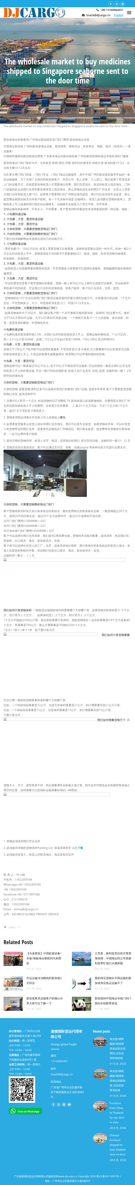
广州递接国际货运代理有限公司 (31, 1176)
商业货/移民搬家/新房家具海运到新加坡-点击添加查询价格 (118, 1080)
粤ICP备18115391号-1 (108, 1176)
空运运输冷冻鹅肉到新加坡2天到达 (44, 980)
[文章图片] (13, 959)
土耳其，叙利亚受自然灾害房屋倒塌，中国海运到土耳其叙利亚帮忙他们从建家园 (113, 958)
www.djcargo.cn (67, 1176)
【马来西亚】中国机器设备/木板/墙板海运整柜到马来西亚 (43, 958)
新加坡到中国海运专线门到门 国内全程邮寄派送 (113, 1000)
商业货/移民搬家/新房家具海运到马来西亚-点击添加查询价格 (118, 1048)
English (118, 15)
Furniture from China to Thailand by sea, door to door (117, 1112)
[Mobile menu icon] (129, 12)
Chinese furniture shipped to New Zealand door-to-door (118, 1144)
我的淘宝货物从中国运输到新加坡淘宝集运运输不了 (113, 980)
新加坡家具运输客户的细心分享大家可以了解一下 (44, 1000)
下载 (80, 848)
